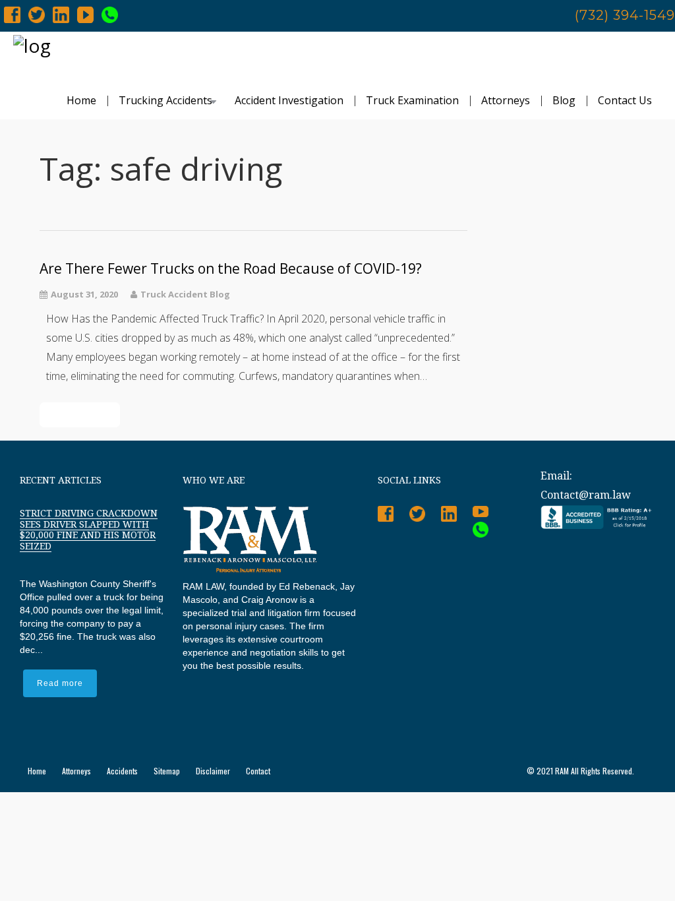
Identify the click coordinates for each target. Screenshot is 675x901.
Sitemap (167, 770)
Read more (60, 683)
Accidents (122, 770)
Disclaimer (213, 770)
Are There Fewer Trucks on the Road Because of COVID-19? (231, 269)
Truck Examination (412, 100)
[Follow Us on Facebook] (12, 14)
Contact (258, 770)
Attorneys (505, 100)
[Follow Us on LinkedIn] (61, 14)
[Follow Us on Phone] (110, 14)
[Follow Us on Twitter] (36, 14)
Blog (563, 100)
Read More (80, 415)
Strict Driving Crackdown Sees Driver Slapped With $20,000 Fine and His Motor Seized (89, 529)
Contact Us (625, 100)
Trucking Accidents (165, 100)
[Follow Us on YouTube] (85, 14)
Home (81, 100)
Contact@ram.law (586, 495)
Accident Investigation (289, 100)
